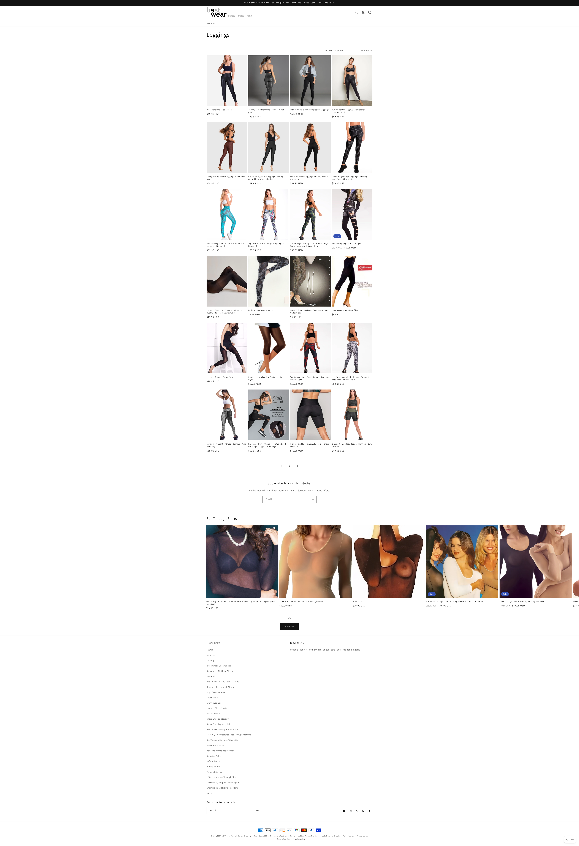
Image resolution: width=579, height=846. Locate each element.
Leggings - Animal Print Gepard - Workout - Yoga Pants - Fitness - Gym (351, 378)
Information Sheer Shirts (219, 665)
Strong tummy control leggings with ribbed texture (226, 177)
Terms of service (283, 839)
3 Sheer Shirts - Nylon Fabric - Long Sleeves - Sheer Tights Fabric (454, 601)
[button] (210, 23)
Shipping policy (299, 839)
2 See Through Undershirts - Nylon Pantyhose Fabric (523, 601)
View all (289, 626)
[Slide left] (283, 618)
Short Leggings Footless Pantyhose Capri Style (266, 378)
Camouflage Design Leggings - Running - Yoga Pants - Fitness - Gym (350, 177)
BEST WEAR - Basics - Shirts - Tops (223, 681)
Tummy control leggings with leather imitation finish (348, 111)
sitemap (210, 660)
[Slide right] (296, 618)
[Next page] (297, 466)
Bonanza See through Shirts (220, 687)
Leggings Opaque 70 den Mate (220, 377)
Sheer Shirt (358, 601)
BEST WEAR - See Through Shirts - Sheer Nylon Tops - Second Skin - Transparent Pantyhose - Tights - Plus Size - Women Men (265, 836)
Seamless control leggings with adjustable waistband (309, 177)
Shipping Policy (214, 756)
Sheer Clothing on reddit (219, 724)
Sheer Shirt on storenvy (218, 718)
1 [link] (281, 466)
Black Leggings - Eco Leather (219, 110)
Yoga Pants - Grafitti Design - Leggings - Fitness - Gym (266, 244)
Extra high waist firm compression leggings (309, 110)
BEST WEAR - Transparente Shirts (222, 729)
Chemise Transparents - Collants (222, 787)
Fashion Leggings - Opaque (260, 310)
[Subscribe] (313, 499)
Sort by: (328, 50)
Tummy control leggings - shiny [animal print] (266, 111)
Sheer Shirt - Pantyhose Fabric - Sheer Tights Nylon (302, 601)
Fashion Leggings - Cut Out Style (346, 243)
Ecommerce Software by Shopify (327, 836)
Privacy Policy (213, 766)
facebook (211, 676)
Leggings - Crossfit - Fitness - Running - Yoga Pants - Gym (226, 445)
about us (211, 655)
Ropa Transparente (216, 692)
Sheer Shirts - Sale (215, 745)
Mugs (209, 793)
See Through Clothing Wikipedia (222, 740)
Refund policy (348, 836)
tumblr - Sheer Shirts (217, 708)
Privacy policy (362, 836)
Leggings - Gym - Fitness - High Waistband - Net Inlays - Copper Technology (267, 445)
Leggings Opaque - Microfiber (345, 310)
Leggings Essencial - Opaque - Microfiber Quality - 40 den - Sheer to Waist (225, 311)
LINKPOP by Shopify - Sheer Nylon (223, 782)
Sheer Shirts (212, 697)
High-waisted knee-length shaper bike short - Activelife (310, 445)
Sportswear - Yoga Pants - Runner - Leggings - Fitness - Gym (310, 378)
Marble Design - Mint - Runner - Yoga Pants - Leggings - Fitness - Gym (226, 244)
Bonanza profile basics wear (220, 750)
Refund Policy (213, 761)
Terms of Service (214, 772)
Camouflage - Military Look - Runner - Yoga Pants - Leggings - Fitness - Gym (309, 244)
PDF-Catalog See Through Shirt (222, 777)
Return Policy (213, 713)
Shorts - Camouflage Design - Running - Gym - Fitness (352, 445)
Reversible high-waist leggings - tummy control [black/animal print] (265, 177)
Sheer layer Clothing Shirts (220, 671)
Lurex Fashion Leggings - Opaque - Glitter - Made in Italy (309, 311)
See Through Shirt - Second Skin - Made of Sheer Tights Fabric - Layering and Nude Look (240, 602)
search (210, 650)
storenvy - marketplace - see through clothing (229, 734)
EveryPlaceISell (214, 702)
